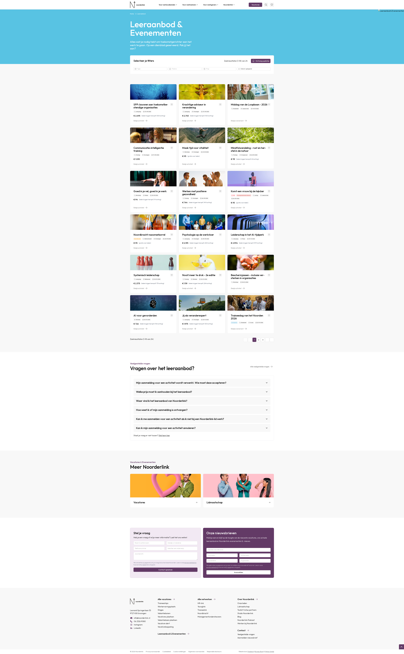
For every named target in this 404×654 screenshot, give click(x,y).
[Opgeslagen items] (272, 5)
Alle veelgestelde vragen (259, 367)
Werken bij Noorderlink (247, 623)
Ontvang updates (262, 61)
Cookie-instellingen (179, 652)
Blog (239, 616)
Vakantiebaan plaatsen (167, 620)
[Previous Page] (250, 340)
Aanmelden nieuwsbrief (247, 638)
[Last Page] (272, 340)
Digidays (251, 652)
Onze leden (242, 603)
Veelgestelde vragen (246, 634)
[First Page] (245, 340)
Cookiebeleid (166, 652)
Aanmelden (238, 572)
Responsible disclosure (214, 652)
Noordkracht (203, 613)
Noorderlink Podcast (246, 620)
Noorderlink (228, 5)
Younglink (201, 606)
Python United (269, 652)
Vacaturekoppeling (165, 627)
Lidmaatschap (243, 606)
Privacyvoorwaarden (153, 652)
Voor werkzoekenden (167, 5)
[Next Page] (267, 340)
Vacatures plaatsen (166, 616)
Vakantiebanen (164, 613)
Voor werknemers (189, 5)
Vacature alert (164, 623)
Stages (160, 610)
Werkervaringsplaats (166, 606)
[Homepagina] (137, 4)
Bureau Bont (259, 652)
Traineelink (202, 610)
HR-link (201, 603)
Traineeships (163, 603)
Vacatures (255, 5)
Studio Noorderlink (245, 613)
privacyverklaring (190, 563)
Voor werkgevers (209, 5)
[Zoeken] (266, 5)
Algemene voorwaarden (196, 652)
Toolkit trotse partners (246, 610)
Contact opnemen (165, 570)
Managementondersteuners (209, 616)
